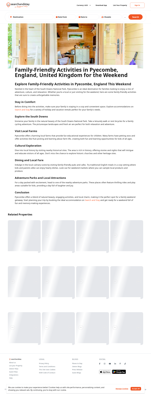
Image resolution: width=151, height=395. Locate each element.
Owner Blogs (77, 366)
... (125, 17)
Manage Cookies (122, 389)
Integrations (13, 375)
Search (135, 17)
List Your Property (120, 5)
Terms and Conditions (47, 366)
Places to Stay (77, 363)
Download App (101, 5)
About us (12, 362)
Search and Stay (22, 109)
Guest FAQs (13, 372)
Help (11, 378)
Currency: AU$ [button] (82, 5)
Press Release (77, 370)
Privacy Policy (44, 363)
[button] (65, 17)
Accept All (136, 389)
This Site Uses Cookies (47, 370)
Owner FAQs (13, 369)
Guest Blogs (76, 373)
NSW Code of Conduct (47, 373)
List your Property (15, 366)
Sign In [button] (137, 5)
